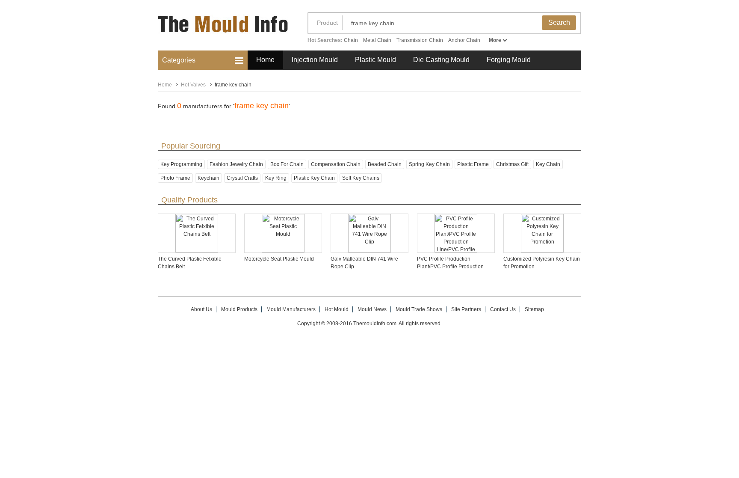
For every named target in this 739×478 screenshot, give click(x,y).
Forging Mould (509, 59)
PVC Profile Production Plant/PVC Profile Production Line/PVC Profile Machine (450, 266)
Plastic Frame (473, 164)
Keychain (208, 178)
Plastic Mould (375, 59)
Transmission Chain (419, 40)
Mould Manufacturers (291, 309)
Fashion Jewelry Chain (236, 164)
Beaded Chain (385, 164)
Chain (351, 40)
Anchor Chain (464, 40)
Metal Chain (377, 40)
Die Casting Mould (441, 59)
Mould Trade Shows (419, 309)
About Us (201, 309)
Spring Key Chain (429, 164)
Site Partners (466, 309)
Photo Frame (175, 178)
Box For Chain (287, 164)
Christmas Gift (512, 164)
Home (265, 59)
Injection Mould (315, 59)
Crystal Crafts (242, 178)
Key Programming (181, 164)
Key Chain (548, 164)
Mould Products (239, 309)
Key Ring (276, 178)
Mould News (372, 309)
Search (559, 22)
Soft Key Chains (360, 178)
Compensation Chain (336, 164)
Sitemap (534, 309)
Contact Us (503, 309)
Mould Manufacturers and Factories (224, 29)
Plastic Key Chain (314, 178)
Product (327, 22)
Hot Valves (193, 85)
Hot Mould (337, 309)
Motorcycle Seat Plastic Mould (279, 259)
